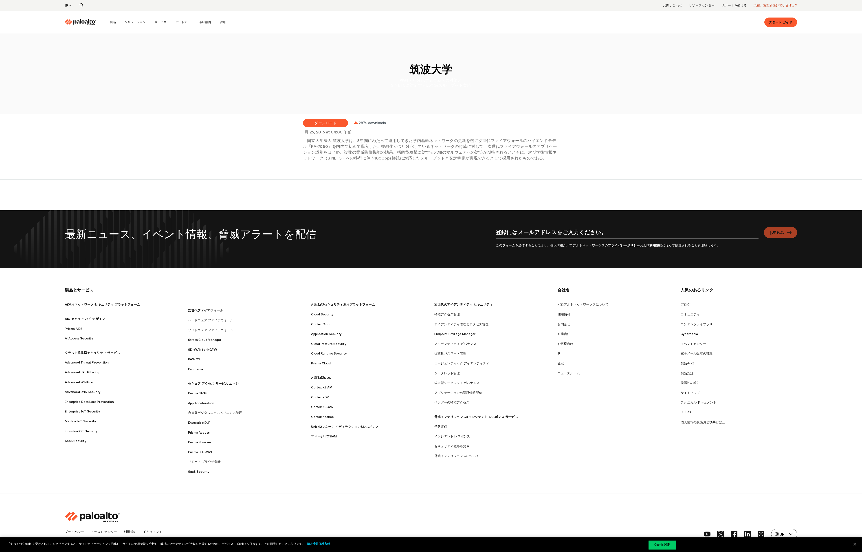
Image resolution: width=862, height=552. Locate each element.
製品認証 (687, 373)
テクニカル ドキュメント (698, 402)
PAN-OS (194, 359)
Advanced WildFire (79, 382)
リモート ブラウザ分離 (204, 461)
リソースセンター (702, 5)
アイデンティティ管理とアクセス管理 (461, 324)
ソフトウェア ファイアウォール (210, 330)
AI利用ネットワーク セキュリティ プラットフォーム (102, 304)
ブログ (685, 304)
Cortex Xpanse (322, 417)
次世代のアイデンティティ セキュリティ (463, 304)
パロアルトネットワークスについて (583, 304)
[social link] (707, 534)
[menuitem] (85, 22)
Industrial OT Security (81, 431)
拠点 (561, 363)
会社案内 (205, 22)
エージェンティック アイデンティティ (461, 363)
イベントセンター (693, 344)
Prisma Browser (199, 442)
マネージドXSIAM (324, 436)
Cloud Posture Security (328, 344)
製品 (113, 22)
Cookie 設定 (662, 544)
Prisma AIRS (73, 328)
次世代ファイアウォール (205, 310)
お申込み (777, 233)
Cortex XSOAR (322, 407)
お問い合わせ (672, 5)
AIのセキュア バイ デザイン (85, 319)
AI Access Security (79, 338)
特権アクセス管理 (447, 314)
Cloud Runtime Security (328, 353)
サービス (161, 22)
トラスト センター (104, 532)
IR (559, 353)
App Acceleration (201, 403)
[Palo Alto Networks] (80, 22)
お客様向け (566, 344)
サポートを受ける (734, 5)
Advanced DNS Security (82, 392)
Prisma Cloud (320, 363)
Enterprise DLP (199, 422)
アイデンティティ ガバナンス (455, 344)
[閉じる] (855, 544)
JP (66, 5)
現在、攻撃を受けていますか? (775, 5)
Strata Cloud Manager (204, 339)
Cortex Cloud (321, 324)
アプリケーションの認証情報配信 (458, 393)
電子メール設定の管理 (696, 353)
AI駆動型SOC (321, 377)
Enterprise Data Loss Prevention (89, 401)
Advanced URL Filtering (82, 372)
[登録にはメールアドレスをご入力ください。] (627, 234)
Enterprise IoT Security (82, 411)
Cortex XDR (320, 397)
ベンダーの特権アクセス (451, 402)
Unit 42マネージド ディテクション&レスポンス (345, 426)
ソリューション (135, 22)
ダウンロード (325, 123)
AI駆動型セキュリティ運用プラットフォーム (343, 304)
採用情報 (564, 314)
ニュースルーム (569, 373)
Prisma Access (199, 432)
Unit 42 (686, 412)
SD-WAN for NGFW (202, 349)
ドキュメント (152, 532)
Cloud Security (322, 314)
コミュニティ (690, 314)
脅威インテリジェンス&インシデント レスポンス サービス (476, 417)
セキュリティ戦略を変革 (451, 446)
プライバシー (74, 532)
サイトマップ (690, 393)
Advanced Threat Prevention (87, 362)
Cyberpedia (689, 334)
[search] (82, 5)
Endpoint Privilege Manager (454, 334)
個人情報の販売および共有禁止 (703, 422)
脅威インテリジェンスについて (456, 456)
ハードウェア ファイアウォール (210, 320)
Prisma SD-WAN (200, 452)
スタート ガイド (780, 22)
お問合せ (564, 324)
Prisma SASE (197, 393)
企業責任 (564, 334)
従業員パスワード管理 (450, 353)
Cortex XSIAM (321, 387)
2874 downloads (372, 123)
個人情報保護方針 (318, 544)
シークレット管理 (447, 373)
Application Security (326, 334)
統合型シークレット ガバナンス (457, 383)
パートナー (183, 22)
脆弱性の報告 (690, 383)
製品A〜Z (687, 363)
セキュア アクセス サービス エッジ (213, 383)
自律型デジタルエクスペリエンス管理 (215, 413)
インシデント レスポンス (452, 436)
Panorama (195, 369)
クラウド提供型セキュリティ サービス (92, 353)
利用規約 (655, 245)
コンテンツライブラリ (696, 324)
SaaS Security (75, 441)
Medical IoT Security (80, 421)
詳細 (223, 22)
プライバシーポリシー (624, 245)
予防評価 (440, 426)
